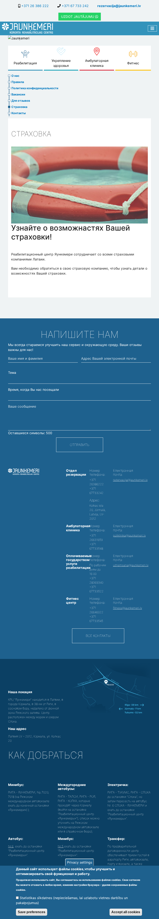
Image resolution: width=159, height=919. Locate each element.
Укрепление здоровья (61, 63)
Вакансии (18, 94)
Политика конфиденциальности (34, 88)
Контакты (18, 113)
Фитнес (133, 63)
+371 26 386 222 (34, 6)
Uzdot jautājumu (78, 17)
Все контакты (98, 636)
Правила (17, 82)
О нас (15, 75)
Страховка (19, 107)
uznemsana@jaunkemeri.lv (130, 565)
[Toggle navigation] (152, 28)
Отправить (79, 445)
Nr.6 (10, 846)
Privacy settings (79, 862)
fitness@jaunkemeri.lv (127, 608)
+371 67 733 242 (75, 6)
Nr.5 (60, 846)
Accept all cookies (125, 912)
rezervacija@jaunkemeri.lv (119, 6)
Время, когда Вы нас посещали (33, 389)
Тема (12, 372)
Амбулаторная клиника (96, 63)
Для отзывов (20, 100)
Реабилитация (25, 63)
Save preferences (31, 912)
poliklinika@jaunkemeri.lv (129, 535)
